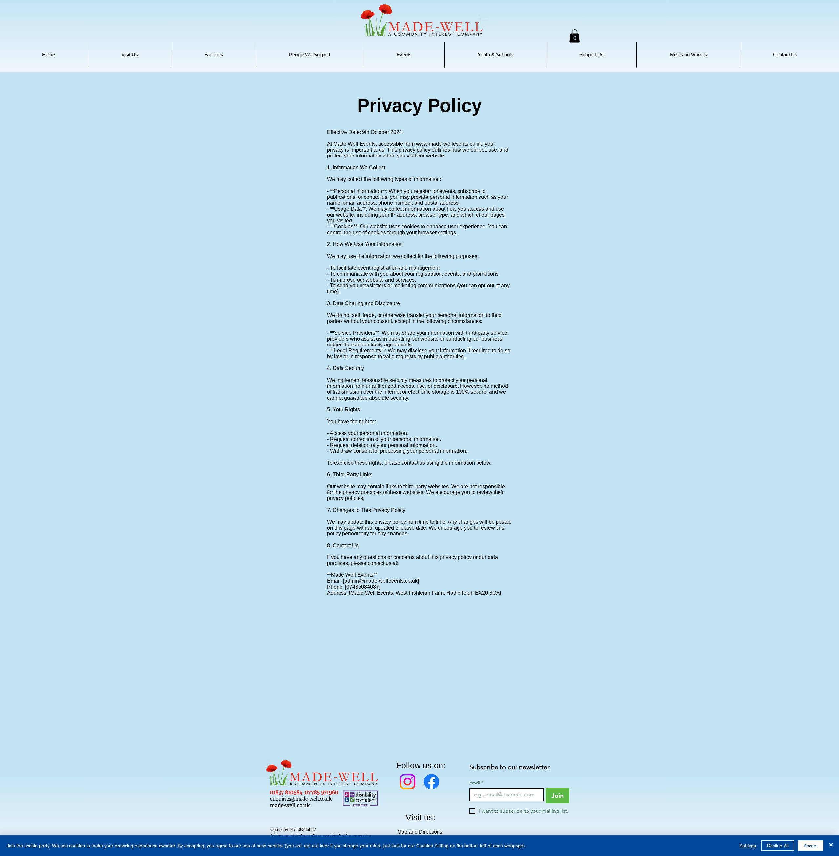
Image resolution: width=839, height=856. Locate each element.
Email (476, 782)
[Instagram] (407, 781)
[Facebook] (431, 781)
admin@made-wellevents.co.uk (381, 581)
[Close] (831, 845)
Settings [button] (747, 845)
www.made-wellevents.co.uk (449, 144)
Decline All (778, 845)
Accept (811, 845)
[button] (129, 55)
